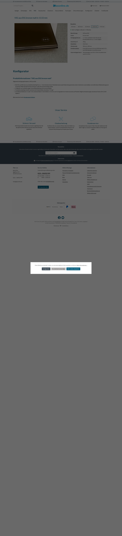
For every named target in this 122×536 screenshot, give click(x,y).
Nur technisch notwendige (58, 269)
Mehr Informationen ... (81, 265)
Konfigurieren (46, 269)
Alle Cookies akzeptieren (73, 269)
